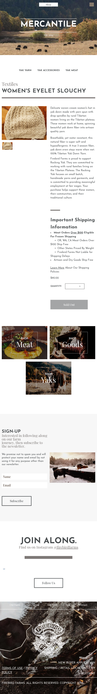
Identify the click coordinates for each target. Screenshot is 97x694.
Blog (68, 604)
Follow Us (48, 583)
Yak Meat (72, 70)
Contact (83, 604)
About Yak (33, 604)
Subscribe (16, 501)
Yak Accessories (48, 70)
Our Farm (15, 604)
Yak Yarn (25, 70)
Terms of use (12, 668)
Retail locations (74, 668)
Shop (48, 4)
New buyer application (76, 662)
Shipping (50, 668)
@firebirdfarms (66, 547)
